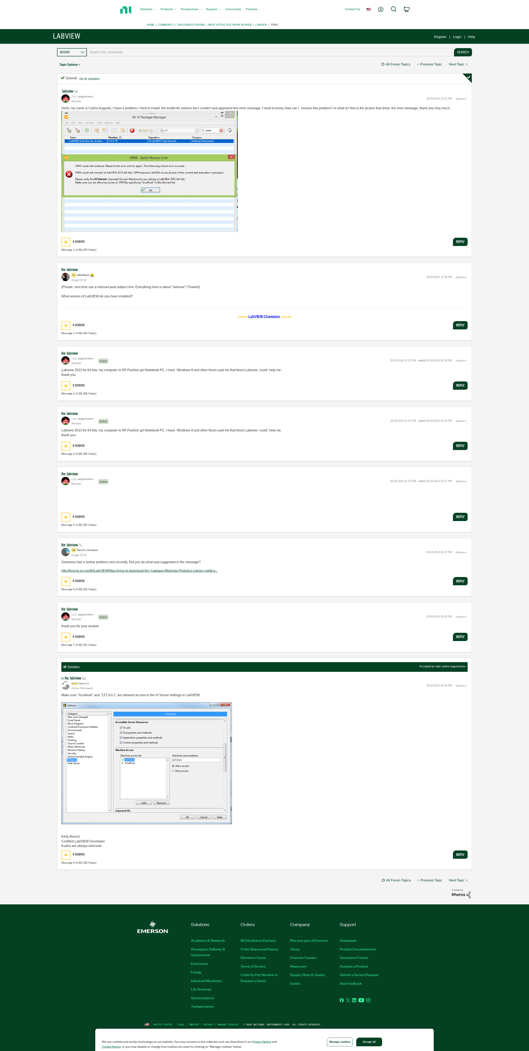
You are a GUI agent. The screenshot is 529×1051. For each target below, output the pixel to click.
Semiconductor (202, 997)
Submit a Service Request (359, 974)
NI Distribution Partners (258, 940)
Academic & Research (208, 940)
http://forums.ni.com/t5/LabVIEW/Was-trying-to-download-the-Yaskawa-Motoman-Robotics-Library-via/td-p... (139, 570)
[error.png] (150, 171)
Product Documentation (358, 949)
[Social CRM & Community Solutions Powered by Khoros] (461, 893)
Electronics (199, 963)
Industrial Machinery (206, 980)
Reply (460, 242)
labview (68, 91)
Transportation (202, 1006)
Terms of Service (253, 966)
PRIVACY (208, 1024)
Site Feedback (351, 983)
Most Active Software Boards (230, 24)
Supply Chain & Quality (307, 974)
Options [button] (460, 98)
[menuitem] (148, 10)
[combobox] (269, 52)
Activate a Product (354, 966)
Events (295, 983)
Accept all (369, 1041)
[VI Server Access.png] (146, 763)
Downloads (348, 940)
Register (440, 37)
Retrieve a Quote (253, 957)
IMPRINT (194, 1024)
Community (166, 24)
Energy (196, 972)
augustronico (458, 666)
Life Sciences (201, 989)
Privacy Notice (261, 1041)
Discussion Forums (191, 24)
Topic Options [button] (69, 65)
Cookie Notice (111, 1046)
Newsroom (298, 966)
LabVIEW (261, 24)
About (295, 949)
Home (150, 24)
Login (457, 37)
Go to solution (89, 79)
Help (471, 37)
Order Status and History (259, 949)
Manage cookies (228, 1024)
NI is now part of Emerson (309, 940)
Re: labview (69, 269)
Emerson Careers (303, 957)
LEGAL (181, 1024)
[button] (66, 242)
